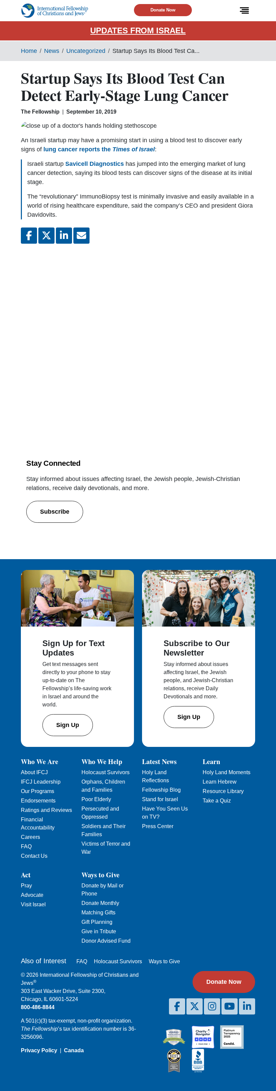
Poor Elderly (96, 799)
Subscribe (54, 511)
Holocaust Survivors (105, 772)
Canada (74, 1050)
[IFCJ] (54, 10)
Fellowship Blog (161, 790)
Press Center (157, 826)
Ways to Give (164, 961)
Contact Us (34, 856)
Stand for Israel (160, 799)
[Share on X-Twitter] (46, 236)
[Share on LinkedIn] (64, 236)
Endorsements (38, 801)
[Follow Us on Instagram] (212, 1006)
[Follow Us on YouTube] (229, 1006)
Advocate (32, 895)
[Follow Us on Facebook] (177, 1006)
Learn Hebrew (220, 782)
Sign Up (67, 725)
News (51, 51)
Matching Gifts (98, 912)
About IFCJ (34, 772)
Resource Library (223, 791)
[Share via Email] (81, 236)
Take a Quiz (217, 801)
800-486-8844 (38, 1007)
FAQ (26, 846)
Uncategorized (85, 51)
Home (29, 51)
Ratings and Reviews (46, 810)
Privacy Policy (39, 1050)
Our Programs (37, 791)
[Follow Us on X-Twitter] (194, 1006)
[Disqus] (138, 338)
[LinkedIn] (247, 1006)
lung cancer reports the (99, 149)
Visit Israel (33, 904)
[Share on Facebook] (29, 236)
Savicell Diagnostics (94, 163)
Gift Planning (96, 922)
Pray (26, 885)
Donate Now (162, 9)
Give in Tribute (98, 931)
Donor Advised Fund (106, 941)
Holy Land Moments (226, 772)
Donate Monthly (100, 903)
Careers (30, 837)
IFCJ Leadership (41, 782)
